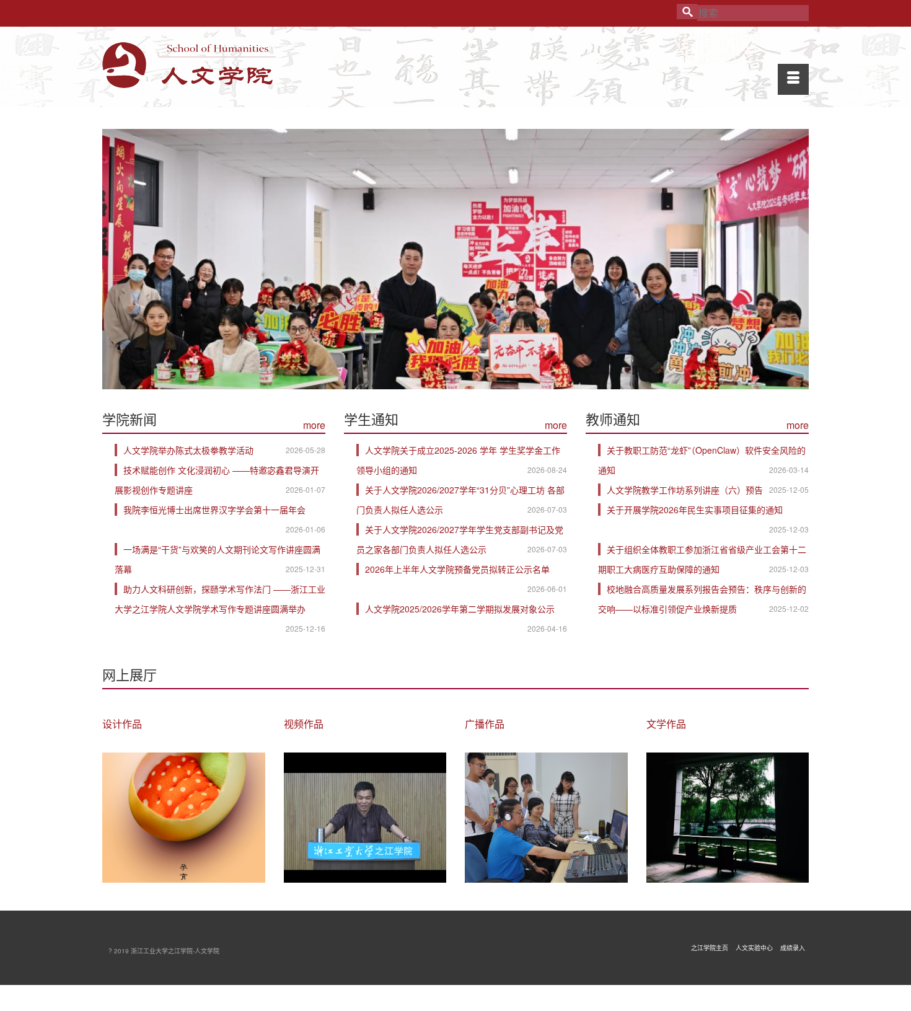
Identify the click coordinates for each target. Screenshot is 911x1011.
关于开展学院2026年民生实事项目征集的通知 (695, 509)
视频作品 (303, 724)
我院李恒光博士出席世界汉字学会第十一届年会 (214, 509)
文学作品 (666, 724)
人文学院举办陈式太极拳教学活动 (188, 450)
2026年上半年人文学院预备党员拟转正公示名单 (457, 569)
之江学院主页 (709, 947)
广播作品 (484, 724)
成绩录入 (792, 947)
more (314, 425)
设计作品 (122, 724)
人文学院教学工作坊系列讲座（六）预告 (685, 489)
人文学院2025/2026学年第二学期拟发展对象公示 (460, 609)
